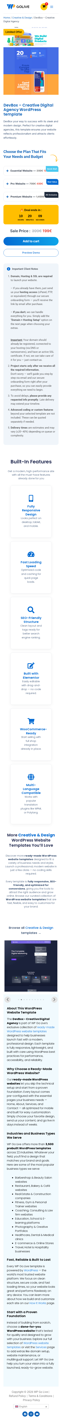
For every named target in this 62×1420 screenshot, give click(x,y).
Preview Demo (31, 252)
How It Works (37, 1303)
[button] (7, 1000)
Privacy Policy (31, 1400)
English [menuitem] (23, 1406)
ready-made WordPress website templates (31, 1029)
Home (6, 17)
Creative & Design (22, 17)
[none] (31, 1406)
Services (41, 1347)
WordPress (31, 1270)
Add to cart (31, 241)
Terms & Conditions (40, 1396)
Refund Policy (17, 1396)
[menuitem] (31, 1406)
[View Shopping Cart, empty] (44, 7)
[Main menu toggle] (51, 6)
